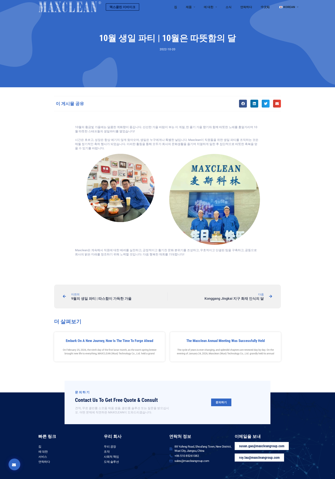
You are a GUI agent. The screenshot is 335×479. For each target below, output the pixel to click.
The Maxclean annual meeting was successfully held (225, 341)
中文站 (265, 7)
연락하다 (246, 7)
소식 (229, 7)
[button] (243, 104)
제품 (189, 7)
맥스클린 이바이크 (122, 7)
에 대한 (208, 7)
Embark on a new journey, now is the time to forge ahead (109, 341)
